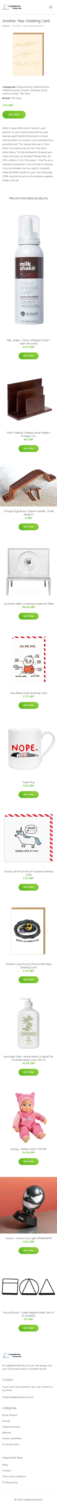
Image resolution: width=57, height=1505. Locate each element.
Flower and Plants (12, 1438)
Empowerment (25, 86)
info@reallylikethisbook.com (18, 1397)
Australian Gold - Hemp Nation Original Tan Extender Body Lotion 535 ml (28, 1058)
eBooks (6, 1432)
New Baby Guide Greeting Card (28, 693)
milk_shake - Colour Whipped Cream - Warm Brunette (28, 342)
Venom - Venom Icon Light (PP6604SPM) (28, 1238)
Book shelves (9, 1415)
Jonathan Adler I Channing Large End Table (28, 603)
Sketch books (41, 86)
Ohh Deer (25, 93)
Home (5, 25)
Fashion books (10, 93)
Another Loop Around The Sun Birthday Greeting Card (28, 965)
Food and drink (10, 1444)
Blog (5, 1464)
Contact (6, 1470)
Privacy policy (10, 1482)
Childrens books (11, 90)
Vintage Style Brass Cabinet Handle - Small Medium (29, 513)
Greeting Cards (38, 90)
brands (25, 90)
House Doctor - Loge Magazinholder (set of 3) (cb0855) (28, 1314)
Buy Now (14, 114)
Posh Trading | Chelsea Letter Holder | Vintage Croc (28, 434)
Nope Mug (29, 782)
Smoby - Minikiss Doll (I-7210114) (28, 1149)
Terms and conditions (14, 1476)
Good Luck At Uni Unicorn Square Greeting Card (28, 873)
